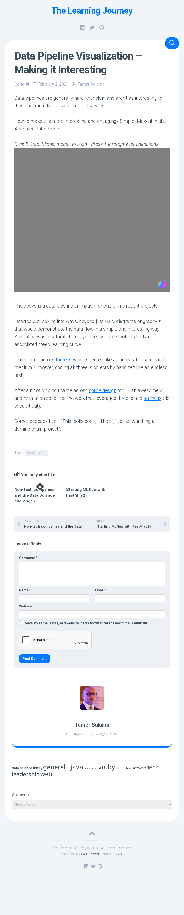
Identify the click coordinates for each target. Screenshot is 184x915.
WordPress (90, 854)
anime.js (152, 398)
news (87, 768)
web (46, 774)
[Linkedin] (82, 27)
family (37, 768)
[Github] (101, 27)
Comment (28, 558)
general (54, 767)
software (139, 768)
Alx (120, 854)
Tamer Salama (90, 84)
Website (25, 606)
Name (25, 590)
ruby (108, 767)
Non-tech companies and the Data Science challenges (34, 495)
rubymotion (124, 768)
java (76, 767)
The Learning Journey (92, 11)
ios (68, 768)
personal (96, 768)
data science (36, 453)
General (21, 84)
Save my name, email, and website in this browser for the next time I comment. (86, 623)
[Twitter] (92, 27)
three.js (64, 360)
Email (100, 590)
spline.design (102, 390)
